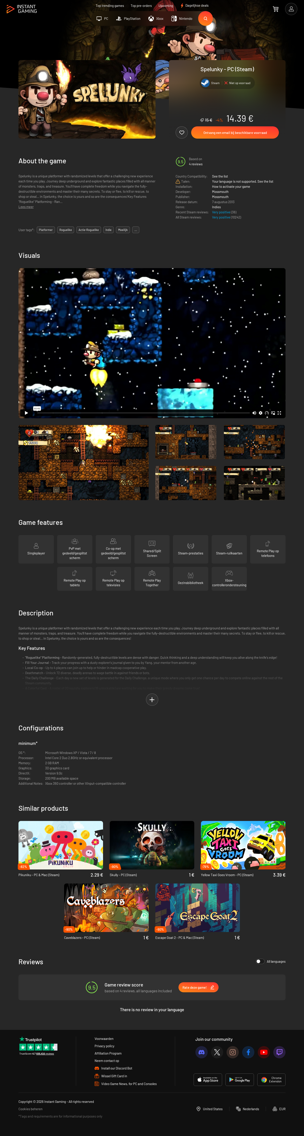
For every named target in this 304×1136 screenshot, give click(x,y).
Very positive (221, 212)
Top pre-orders (141, 6)
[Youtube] (264, 1052)
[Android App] (239, 1079)
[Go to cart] (275, 8)
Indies (216, 207)
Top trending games (110, 6)
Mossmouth (220, 192)
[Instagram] (233, 1052)
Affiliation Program (108, 1053)
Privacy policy (104, 1046)
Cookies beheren (30, 1109)
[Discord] (201, 1052)
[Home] (22, 9)
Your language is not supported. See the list (242, 181)
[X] (217, 1052)
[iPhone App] (208, 1079)
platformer (46, 230)
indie (108, 230)
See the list (220, 176)
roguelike (65, 230)
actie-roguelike (89, 230)
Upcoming (165, 6)
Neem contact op (107, 1061)
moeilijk (123, 230)
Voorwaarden (104, 1039)
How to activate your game (231, 186)
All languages (276, 961)
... (135, 230)
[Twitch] (279, 1052)
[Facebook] (248, 1052)
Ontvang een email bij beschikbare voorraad (235, 133)
